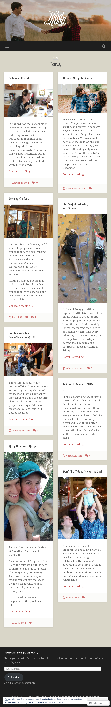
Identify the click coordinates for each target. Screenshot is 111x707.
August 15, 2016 (74, 455)
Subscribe (14, 677)
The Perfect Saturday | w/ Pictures (76, 206)
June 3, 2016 (72, 597)
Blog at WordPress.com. (25, 696)
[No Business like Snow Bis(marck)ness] (28, 359)
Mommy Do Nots (19, 198)
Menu (7, 46)
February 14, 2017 (75, 368)
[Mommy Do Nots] (28, 221)
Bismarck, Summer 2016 (78, 384)
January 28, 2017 (21, 430)
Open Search (103, 46)
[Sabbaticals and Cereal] (28, 100)
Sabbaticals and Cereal (23, 78)
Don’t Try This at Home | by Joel (82, 471)
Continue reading (21, 171)
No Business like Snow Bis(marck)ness (22, 335)
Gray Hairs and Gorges (23, 446)
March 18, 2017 (20, 317)
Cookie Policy (61, 702)
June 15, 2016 (19, 623)
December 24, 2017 (76, 188)
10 (36, 182)
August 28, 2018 (20, 183)
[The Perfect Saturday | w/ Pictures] (82, 258)
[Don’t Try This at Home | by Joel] (82, 508)
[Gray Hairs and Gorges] (28, 496)
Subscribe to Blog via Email (20, 652)
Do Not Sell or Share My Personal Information (70, 696)
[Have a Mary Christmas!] (82, 98)
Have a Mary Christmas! (77, 78)
